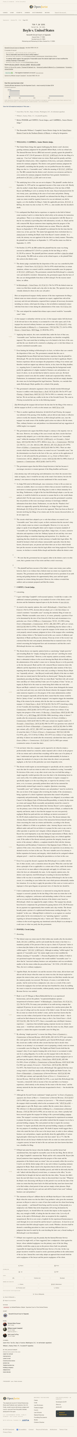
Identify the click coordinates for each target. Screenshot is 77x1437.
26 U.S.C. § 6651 (25, 64)
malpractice (6, 1370)
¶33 (15, 934)
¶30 (15, 860)
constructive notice (66, 729)
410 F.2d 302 (52, 458)
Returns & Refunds (42, 1429)
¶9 (15, 247)
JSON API (59, 1407)
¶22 (15, 567)
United (25, 394)
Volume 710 (14, 20)
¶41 (15, 1237)
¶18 (15, 466)
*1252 (10, 187)
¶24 (15, 591)
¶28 (15, 747)
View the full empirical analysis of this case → (17, 106)
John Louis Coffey (13, 1334)
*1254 (10, 497)
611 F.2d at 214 (66, 306)
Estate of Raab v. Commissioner (35, 56)
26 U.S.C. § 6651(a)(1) (51, 155)
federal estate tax (8, 1365)
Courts (19, 12)
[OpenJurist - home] (38, 7)
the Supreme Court (54, 845)
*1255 (10, 692)
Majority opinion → (13, 1331)
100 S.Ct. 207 (48, 445)
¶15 (15, 388)
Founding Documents (40, 1417)
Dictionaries (37, 12)
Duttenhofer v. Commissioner (33, 624)
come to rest (35, 1246)
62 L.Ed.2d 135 (59, 445)
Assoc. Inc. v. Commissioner (57, 442)
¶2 (15, 115)
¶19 (15, 483)
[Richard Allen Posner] (5, 1324)
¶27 (15, 650)
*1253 (10, 336)
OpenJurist (6, 20)
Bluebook (62, 1278)
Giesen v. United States (22, 330)
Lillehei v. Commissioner (31, 447)
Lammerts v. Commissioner (26, 461)
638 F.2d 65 (45, 447)
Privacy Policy (7, 1432)
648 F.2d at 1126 (58, 407)
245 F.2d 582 (26, 442)
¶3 (15, 119)
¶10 (15, 263)
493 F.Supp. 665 (34, 715)
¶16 (15, 411)
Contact (31, 1429)
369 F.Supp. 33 (36, 330)
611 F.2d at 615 (61, 324)
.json (12, 1381)
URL (13, 1278)
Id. (58, 1137)
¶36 (15, 995)
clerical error (21, 234)
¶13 (15, 334)
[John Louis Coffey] (5, 1335)
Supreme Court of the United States (37, 1307)
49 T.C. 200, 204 (50, 624)
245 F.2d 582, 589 (58, 1065)
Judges (27, 12)
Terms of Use (63, 1429)
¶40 (15, 1196)
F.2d (20, 20)
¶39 (15, 1149)
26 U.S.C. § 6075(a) (28, 942)
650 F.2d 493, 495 (58, 1059)
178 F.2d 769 (27, 1111)
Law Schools (38, 1412)
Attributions (53, 1429)
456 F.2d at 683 (65, 1103)
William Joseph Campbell (15, 1328)
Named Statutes (39, 1415)
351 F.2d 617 (44, 740)
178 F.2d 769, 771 (55, 327)
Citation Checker (39, 1422)
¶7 (15, 182)
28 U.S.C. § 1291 (35, 64)
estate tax (20, 158)
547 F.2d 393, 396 (23, 1021)
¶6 (15, 146)
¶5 (15, 142)
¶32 (15, 929)
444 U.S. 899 (38, 445)
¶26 (15, 606)
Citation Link (37, 1278)
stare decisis (64, 602)
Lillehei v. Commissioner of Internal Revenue (46, 1062)
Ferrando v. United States (25, 723)
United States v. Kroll (41, 391)
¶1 (15, 111)
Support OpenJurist (62, 1414)
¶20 (15, 519)
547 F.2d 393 (53, 391)
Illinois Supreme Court (47, 836)
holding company (65, 1114)
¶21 (15, 557)
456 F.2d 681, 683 (47, 1037)
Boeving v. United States (52, 712)
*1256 (10, 847)
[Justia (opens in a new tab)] (25, 1420)
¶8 (15, 212)
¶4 (15, 130)
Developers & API (61, 1402)
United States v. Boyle (51, 56)
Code (12, 12)
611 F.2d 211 (38, 266)
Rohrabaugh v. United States (28, 285)
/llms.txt (58, 1404)
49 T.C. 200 (31, 458)
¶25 (15, 596)
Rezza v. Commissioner (43, 621)
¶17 (15, 430)
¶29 (15, 766)
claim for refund (67, 253)
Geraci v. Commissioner (47, 732)
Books (47, 12)
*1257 (10, 1015)
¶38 (15, 1094)
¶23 (15, 587)
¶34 (15, 938)
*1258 (10, 1171)
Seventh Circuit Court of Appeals (38, 35)
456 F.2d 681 (40, 461)
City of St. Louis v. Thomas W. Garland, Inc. (23, 67)
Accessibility (21, 1429)
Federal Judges (38, 1407)
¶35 (15, 971)
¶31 (15, 890)
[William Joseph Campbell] (5, 1329)
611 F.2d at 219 (31, 509)
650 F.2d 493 (65, 712)
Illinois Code (31, 800)
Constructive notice (9, 1360)
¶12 (15, 311)
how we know (39, 73)
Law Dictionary (38, 1405)
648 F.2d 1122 (39, 394)
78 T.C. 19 (56, 621)
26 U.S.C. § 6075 (14, 64)
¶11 (15, 285)
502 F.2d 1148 (61, 732)
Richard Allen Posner (14, 1323)
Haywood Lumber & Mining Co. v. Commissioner (51, 67)
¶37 (15, 1034)
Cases (5, 12)
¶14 (15, 350)
